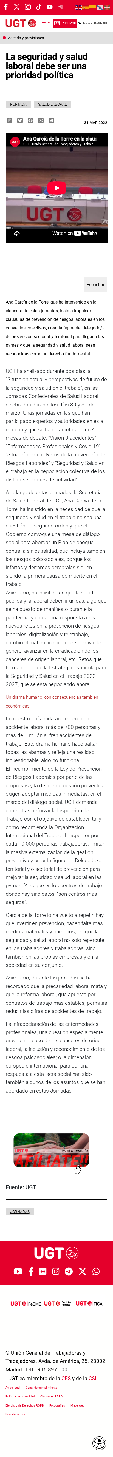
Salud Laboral (52, 104)
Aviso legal (12, 1387)
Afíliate (69, 23)
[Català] (93, 7)
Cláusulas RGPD (51, 1396)
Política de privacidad (20, 1396)
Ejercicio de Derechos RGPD (24, 1405)
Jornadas (20, 1211)
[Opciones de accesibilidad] (99, 1443)
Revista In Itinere (17, 1414)
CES (66, 1378)
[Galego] (100, 7)
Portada (18, 104)
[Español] (85, 7)
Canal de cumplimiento (41, 1387)
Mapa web (77, 1405)
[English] (78, 7)
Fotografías (57, 1405)
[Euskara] (107, 7)
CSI (92, 1378)
